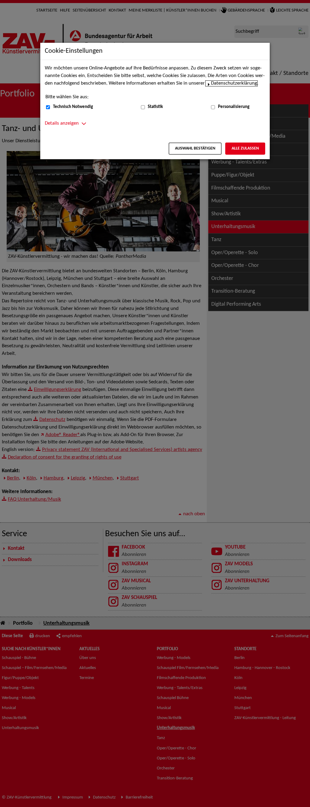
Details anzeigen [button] (62, 123)
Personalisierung (233, 107)
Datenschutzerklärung (234, 83)
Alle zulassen (245, 148)
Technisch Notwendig (73, 107)
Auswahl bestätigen (195, 148)
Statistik (155, 107)
